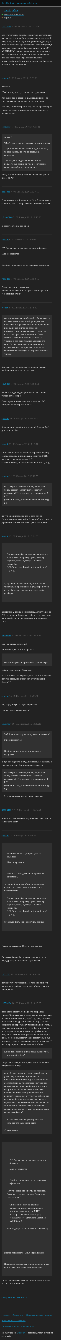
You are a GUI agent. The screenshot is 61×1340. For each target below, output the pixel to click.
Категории (18, 1315)
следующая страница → (15, 1297)
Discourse (22, 1332)
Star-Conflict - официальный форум (19, 3)
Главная (6, 1315)
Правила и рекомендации (39, 1315)
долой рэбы (10, 10)
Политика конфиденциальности (18, 1326)
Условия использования (13, 1320)
